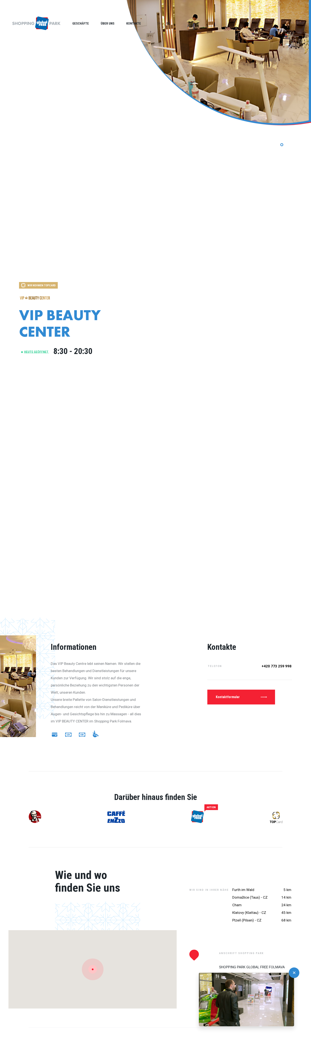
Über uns (107, 23)
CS (159, 23)
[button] (294, 972)
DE (168, 23)
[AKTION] (197, 817)
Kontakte (133, 23)
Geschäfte (80, 23)
